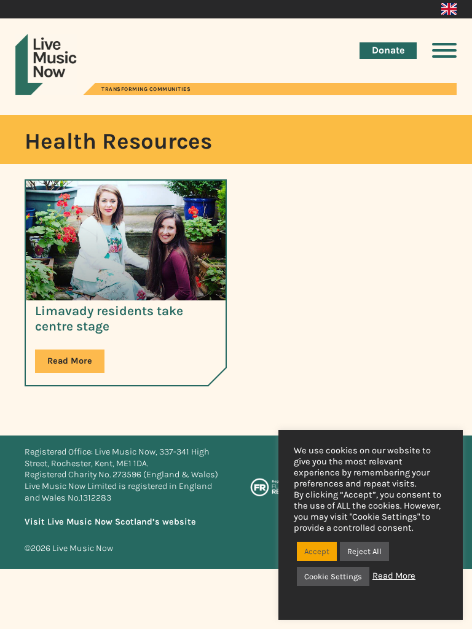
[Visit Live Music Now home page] (46, 92)
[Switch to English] (449, 9)
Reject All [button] (364, 551)
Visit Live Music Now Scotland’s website (110, 522)
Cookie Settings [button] (333, 576)
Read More (69, 361)
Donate (388, 50)
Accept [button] (316, 551)
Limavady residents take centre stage (109, 318)
